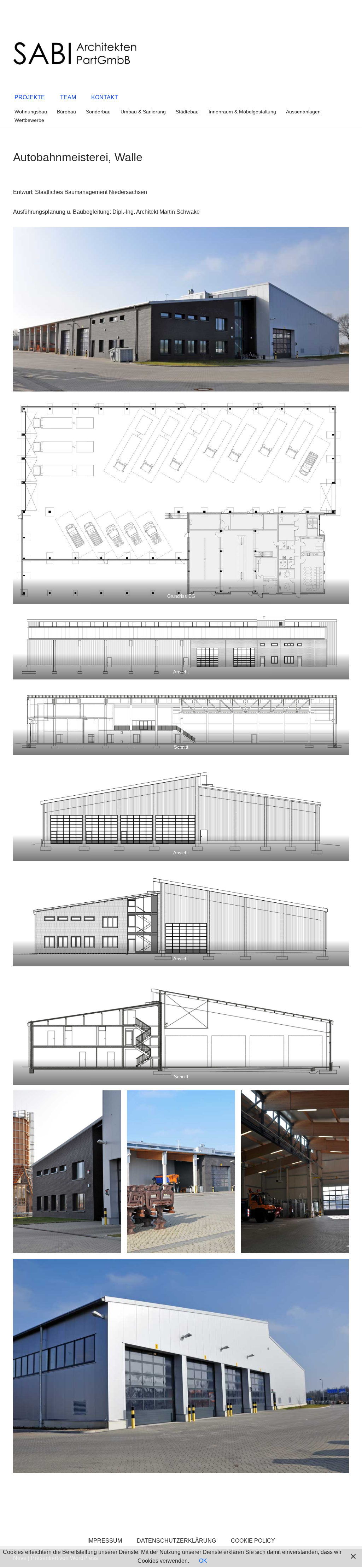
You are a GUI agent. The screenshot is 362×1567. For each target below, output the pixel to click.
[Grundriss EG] (181, 500)
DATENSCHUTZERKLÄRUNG (176, 1541)
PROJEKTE (29, 97)
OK (203, 1561)
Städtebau (187, 111)
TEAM (68, 97)
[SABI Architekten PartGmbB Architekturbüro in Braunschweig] (75, 53)
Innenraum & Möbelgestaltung (242, 111)
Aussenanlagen (303, 111)
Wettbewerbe (29, 120)
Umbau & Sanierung (143, 111)
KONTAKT (104, 97)
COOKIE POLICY (253, 1541)
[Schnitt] (181, 720)
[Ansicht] (181, 644)
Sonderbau (98, 111)
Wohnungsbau (30, 111)
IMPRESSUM (104, 1541)
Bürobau (66, 111)
